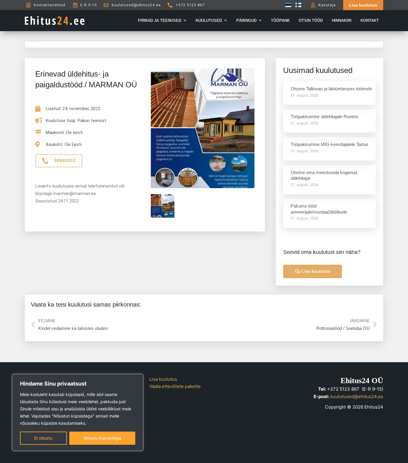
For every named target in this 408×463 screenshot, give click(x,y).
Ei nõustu (43, 438)
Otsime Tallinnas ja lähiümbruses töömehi (331, 88)
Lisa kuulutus (163, 379)
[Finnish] (297, 5)
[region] (77, 412)
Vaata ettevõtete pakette (175, 386)
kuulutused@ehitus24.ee (356, 396)
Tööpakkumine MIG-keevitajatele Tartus (329, 144)
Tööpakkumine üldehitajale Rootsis (324, 116)
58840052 (65, 160)
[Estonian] (287, 5)
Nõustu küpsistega (102, 438)
